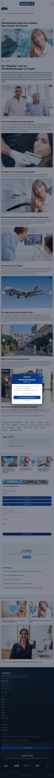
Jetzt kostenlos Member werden (27, 397)
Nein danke (27, 400)
